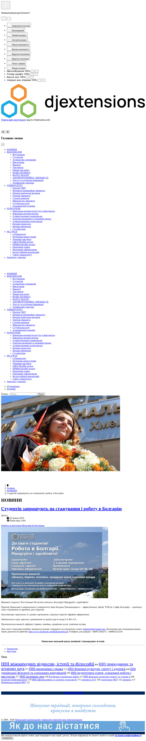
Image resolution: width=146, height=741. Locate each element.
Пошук (41, 394)
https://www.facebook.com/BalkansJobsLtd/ (48, 631)
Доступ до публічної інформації (28, 180)
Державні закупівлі (22, 239)
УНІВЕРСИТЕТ (15, 185)
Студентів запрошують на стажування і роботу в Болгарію (61, 508)
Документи (18, 167)
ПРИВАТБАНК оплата (24, 244)
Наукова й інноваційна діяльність (29, 190)
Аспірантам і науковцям (24, 160)
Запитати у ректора (16, 257)
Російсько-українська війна (64, 676)
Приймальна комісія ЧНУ (13, 682)
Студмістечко (19, 229)
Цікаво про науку (21, 170)
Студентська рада (21, 203)
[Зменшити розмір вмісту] (32, 71)
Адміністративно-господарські (27, 221)
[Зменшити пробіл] (39, 80)
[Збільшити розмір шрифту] (36, 74)
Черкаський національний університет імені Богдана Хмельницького (48, 719)
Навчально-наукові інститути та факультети (34, 211)
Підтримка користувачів (24, 237)
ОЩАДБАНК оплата (23, 242)
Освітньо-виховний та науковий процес (32, 219)
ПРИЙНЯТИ (7, 738)
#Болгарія (27, 525)
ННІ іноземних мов (32, 676)
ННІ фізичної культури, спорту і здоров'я (97, 669)
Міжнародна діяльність (24, 201)
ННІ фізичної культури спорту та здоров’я (106, 676)
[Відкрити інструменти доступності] (5, 5)
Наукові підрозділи (22, 224)
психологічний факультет (14, 679)
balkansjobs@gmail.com (94, 629)
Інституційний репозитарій (26, 252)
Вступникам (19, 154)
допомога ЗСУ (88, 679)
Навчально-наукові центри (25, 213)
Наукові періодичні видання (26, 193)
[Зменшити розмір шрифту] (32, 74)
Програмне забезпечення (25, 249)
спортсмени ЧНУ (109, 679)
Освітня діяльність (22, 195)
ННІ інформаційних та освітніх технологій (54, 679)
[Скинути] (3, 18)
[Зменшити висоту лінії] (28, 77)
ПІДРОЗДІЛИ (13, 208)
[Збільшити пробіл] (43, 80)
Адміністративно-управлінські (27, 216)
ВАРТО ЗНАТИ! (21, 175)
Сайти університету (22, 255)
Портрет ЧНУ (19, 188)
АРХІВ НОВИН (73, 692)
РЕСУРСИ (12, 231)
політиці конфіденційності (128, 735)
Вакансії (17, 165)
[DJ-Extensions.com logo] (73, 117)
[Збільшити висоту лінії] (32, 77)
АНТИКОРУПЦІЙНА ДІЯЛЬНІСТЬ (30, 178)
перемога (126, 679)
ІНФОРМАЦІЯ (14, 152)
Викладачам (18, 162)
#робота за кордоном (11, 525)
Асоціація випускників (24, 206)
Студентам (18, 157)
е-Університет (19, 234)
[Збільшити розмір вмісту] (37, 71)
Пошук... (5, 394)
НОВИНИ (12, 149)
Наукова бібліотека (22, 226)
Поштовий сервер (21, 247)
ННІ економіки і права (46, 669)
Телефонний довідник (23, 183)
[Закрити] (9, 18)
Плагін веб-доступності (13, 120)
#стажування (38, 525)
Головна (11, 488)
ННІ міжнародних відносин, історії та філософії (47, 663)
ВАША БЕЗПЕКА (22, 172)
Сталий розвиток (21, 198)
